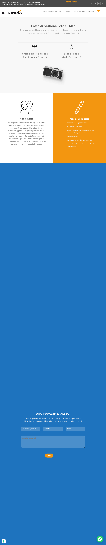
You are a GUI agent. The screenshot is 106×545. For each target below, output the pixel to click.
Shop (74, 12)
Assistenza (52, 12)
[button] (100, 539)
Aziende (61, 12)
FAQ (83, 12)
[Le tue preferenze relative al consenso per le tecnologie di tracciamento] (4, 541)
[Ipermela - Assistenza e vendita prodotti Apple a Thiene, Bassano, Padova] (12, 12)
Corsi (68, 12)
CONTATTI (90, 12)
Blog (79, 12)
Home (45, 12)
